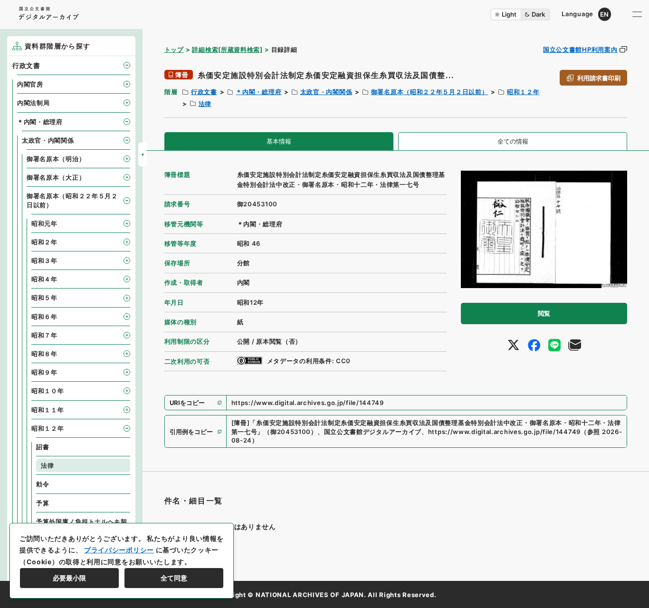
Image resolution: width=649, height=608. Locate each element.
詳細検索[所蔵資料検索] (227, 49)
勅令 (42, 484)
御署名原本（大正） (56, 177)
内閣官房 (30, 84)
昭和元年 (44, 223)
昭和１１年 (47, 410)
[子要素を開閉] (127, 65)
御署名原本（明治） (56, 159)
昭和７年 (44, 335)
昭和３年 (44, 260)
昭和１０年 (47, 391)
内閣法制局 (33, 102)
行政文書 (204, 92)
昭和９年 (44, 372)
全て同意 (174, 578)
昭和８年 (44, 353)
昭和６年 (44, 316)
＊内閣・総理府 (258, 92)
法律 (205, 103)
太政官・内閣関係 (326, 92)
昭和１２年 (523, 92)
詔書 (42, 447)
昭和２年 (44, 242)
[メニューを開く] (637, 14)
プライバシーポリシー (119, 550)
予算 (42, 503)
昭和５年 (44, 297)
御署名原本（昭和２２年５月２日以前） (429, 92)
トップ (174, 49)
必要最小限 (69, 578)
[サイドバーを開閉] (142, 154)
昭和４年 (44, 279)
